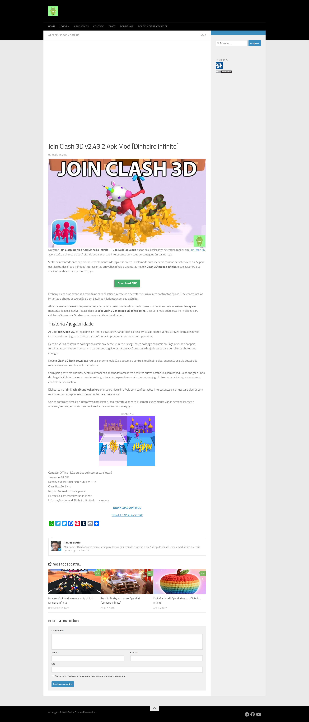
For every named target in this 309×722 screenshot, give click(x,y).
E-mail (134, 652)
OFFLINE (74, 35)
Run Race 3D (197, 250)
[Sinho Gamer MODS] (219, 68)
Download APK (127, 283)
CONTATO (98, 26)
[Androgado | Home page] (53, 11)
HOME (51, 26)
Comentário (58, 630)
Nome (55, 652)
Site (53, 664)
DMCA (112, 26)
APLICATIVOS (81, 26)
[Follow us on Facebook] (252, 714)
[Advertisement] (127, 68)
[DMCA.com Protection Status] (224, 72)
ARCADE (53, 35)
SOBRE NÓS (126, 26)
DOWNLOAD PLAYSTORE (127, 515)
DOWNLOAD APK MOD (127, 508)
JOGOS (63, 26)
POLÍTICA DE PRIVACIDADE (153, 26)
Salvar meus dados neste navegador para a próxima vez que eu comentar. (90, 676)
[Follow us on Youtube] (258, 714)
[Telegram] (247, 714)
